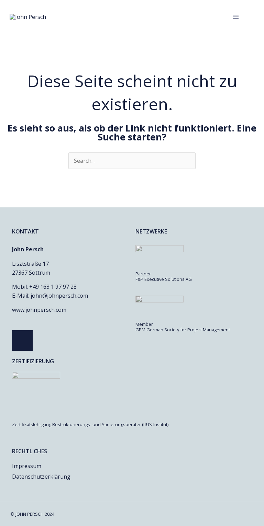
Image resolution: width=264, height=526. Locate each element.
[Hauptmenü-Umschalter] (235, 16)
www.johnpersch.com (39, 309)
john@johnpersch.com (59, 295)
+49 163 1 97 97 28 (53, 286)
